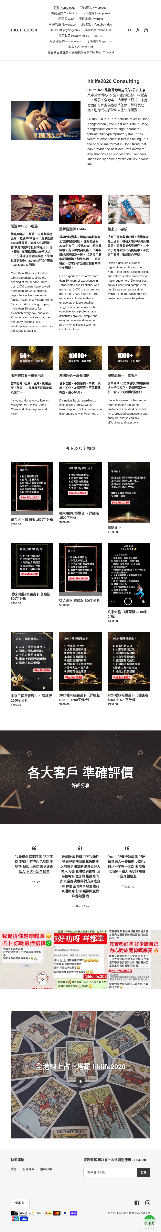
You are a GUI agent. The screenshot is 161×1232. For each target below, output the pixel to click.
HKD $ (19, 1202)
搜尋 (14, 1169)
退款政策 (46, 1169)
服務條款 (28, 1169)
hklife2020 (24, 30)
